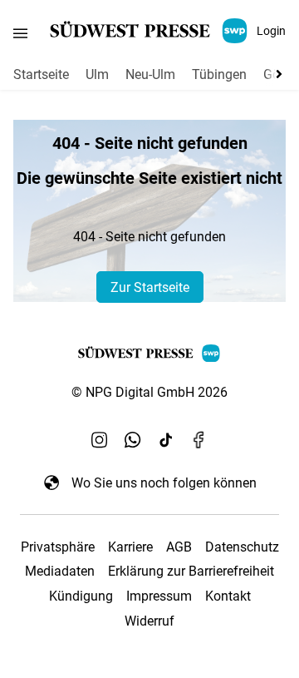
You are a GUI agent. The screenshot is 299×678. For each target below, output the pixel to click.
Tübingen (219, 74)
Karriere (130, 547)
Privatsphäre (58, 547)
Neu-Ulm (150, 74)
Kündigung (81, 596)
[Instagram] (99, 439)
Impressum (159, 596)
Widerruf (149, 621)
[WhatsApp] (133, 439)
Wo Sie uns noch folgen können (164, 483)
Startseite (41, 74)
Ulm (97, 74)
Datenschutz (242, 547)
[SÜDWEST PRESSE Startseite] (150, 30)
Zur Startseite (149, 287)
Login (271, 30)
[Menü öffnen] (20, 33)
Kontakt (228, 596)
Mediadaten (60, 571)
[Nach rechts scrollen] (276, 74)
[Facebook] (199, 439)
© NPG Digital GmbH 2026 (149, 392)
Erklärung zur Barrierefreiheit (191, 571)
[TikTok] (166, 439)
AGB (179, 547)
